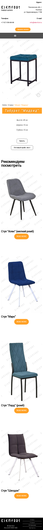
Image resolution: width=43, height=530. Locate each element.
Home (4, 105)
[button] (23, 29)
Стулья (10, 105)
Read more (21, 236)
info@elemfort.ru (36, 22)
